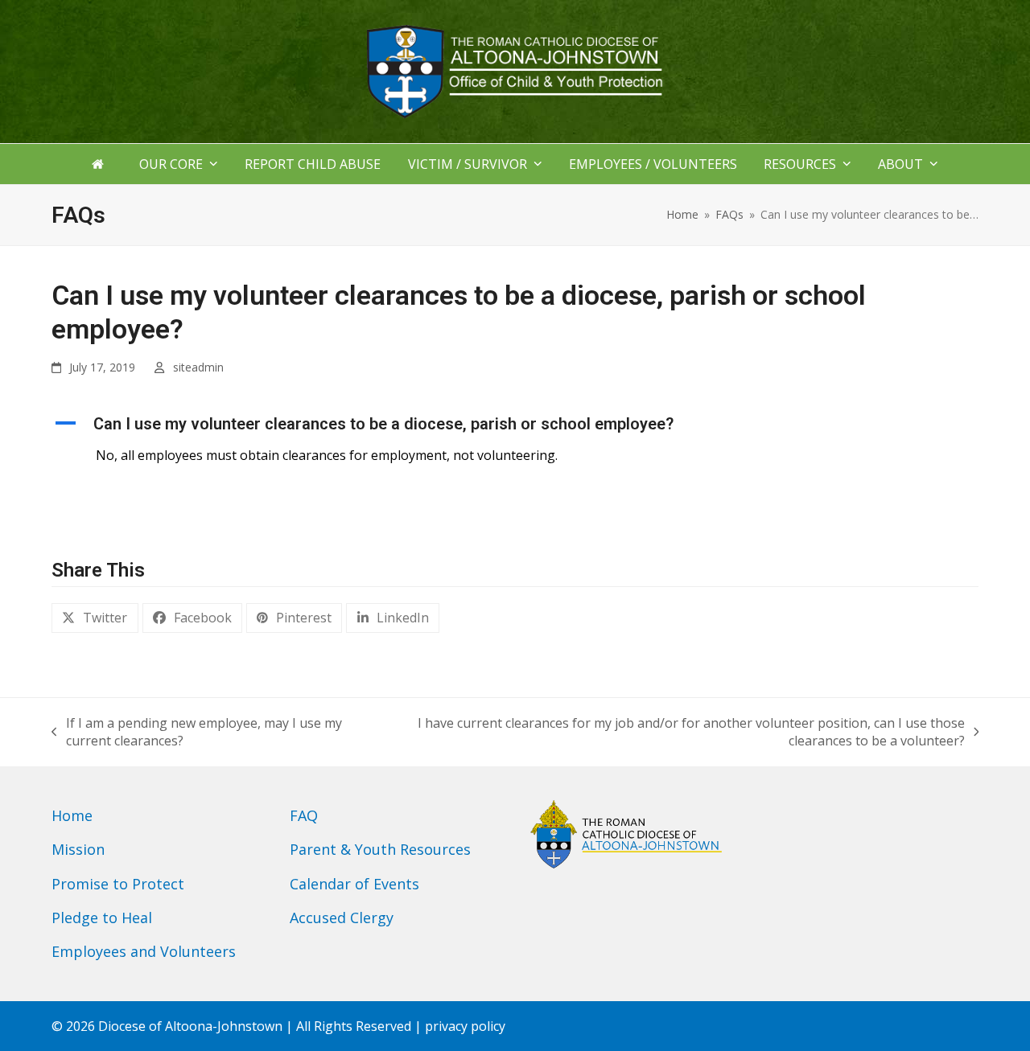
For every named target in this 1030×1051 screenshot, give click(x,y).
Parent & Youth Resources (380, 849)
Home (72, 815)
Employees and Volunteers (144, 951)
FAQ (304, 815)
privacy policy (465, 1026)
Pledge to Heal (102, 917)
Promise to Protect (118, 883)
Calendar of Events (354, 883)
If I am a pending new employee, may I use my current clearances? (197, 731)
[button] (515, 424)
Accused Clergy (341, 917)
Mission (78, 849)
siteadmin (198, 367)
